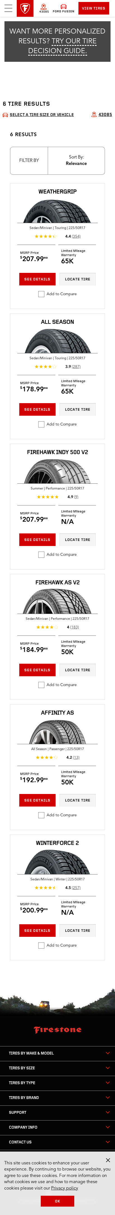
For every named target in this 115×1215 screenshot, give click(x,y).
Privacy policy (64, 1188)
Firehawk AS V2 (57, 583)
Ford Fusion (64, 11)
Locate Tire (77, 279)
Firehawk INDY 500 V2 (57, 452)
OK (57, 1201)
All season (57, 322)
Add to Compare (62, 294)
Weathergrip (58, 192)
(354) (76, 236)
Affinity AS (57, 713)
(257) (76, 888)
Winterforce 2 (57, 843)
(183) (74, 627)
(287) (76, 367)
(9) (76, 497)
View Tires (94, 8)
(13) (76, 758)
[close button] (108, 1160)
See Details (37, 279)
